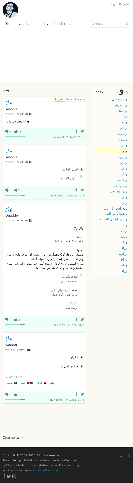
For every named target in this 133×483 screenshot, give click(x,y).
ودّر (8, 150)
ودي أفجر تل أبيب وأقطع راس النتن (115, 211)
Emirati (22, 350)
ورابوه (123, 254)
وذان (124, 230)
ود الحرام (121, 105)
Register (124, 4)
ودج (124, 145)
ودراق (123, 157)
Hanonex (60, 324)
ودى (124, 197)
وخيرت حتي (119, 99)
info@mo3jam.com (45, 470)
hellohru (58, 399)
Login (113, 4)
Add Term (61, 24)
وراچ (124, 259)
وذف (124, 236)
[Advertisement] (66, 56)
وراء (124, 248)
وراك (124, 271)
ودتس (123, 139)
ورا (125, 242)
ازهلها (53, 382)
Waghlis (58, 195)
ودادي (123, 128)
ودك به (122, 180)
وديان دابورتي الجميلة (113, 219)
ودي (124, 203)
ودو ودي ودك (118, 191)
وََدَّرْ (8, 338)
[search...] (127, 23)
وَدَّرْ (8, 102)
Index (99, 92)
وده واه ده (120, 185)
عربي (123, 455)
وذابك (123, 225)
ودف (124, 168)
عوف (39, 382)
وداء (124, 122)
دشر (23, 382)
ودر (124, 151)
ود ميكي (121, 110)
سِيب (10, 382)
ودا (125, 116)
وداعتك (122, 133)
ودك (124, 174)
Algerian (23, 113)
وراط (123, 265)
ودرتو (123, 162)
